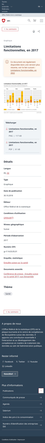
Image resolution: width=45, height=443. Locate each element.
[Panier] (35, 20)
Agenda (6, 404)
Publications (8, 391)
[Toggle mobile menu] (41, 20)
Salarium (6, 410)
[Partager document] (38, 31)
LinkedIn (8, 366)
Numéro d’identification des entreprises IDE (20, 425)
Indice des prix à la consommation (18, 417)
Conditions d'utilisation (9, 440)
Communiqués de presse (14, 397)
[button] (41, 390)
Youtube (34, 361)
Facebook (9, 361)
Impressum (21, 440)
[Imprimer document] (33, 31)
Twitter (22, 361)
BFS (8, 21)
